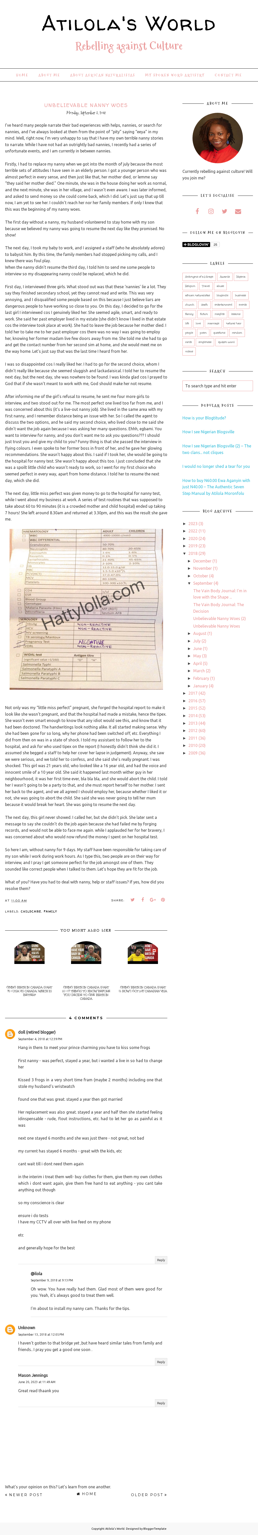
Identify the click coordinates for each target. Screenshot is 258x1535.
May (197, 656)
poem (203, 333)
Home (22, 75)
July (197, 641)
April (197, 663)
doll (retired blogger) (37, 1032)
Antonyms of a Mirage (199, 277)
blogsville (222, 295)
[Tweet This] (133, 900)
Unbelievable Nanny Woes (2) (219, 618)
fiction (204, 314)
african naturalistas (197, 295)
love (198, 323)
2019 (193, 546)
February (201, 678)
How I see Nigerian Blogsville (208, 431)
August (199, 633)
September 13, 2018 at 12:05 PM (41, 1334)
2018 (193, 553)
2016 (193, 700)
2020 (193, 538)
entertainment (223, 305)
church (189, 305)
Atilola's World (129, 23)
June (197, 648)
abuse (220, 286)
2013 (193, 723)
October (200, 576)
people (189, 333)
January (200, 686)
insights (219, 314)
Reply (161, 1260)
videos (189, 351)
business (240, 295)
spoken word (226, 342)
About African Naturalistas (102, 75)
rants (188, 342)
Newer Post (26, 1495)
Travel (206, 286)
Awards (225, 277)
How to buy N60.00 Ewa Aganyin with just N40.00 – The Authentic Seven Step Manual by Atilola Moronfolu (216, 487)
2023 (193, 523)
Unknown (26, 1327)
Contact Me (228, 75)
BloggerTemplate (155, 1528)
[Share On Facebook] (143, 900)
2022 (193, 531)
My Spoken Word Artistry (175, 75)
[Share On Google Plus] (153, 900)
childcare (31, 911)
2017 (193, 693)
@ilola (36, 1273)
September (203, 583)
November (202, 568)
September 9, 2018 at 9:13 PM (52, 1280)
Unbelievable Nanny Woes (216, 626)
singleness (205, 342)
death (204, 305)
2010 (193, 745)
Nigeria (241, 277)
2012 (193, 730)
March (199, 670)
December (202, 561)
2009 (193, 753)
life (187, 323)
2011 (193, 738)
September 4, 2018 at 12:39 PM (40, 1039)
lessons (235, 314)
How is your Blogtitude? (204, 418)
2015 (193, 708)
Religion (190, 286)
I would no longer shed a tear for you (216, 466)
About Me (49, 75)
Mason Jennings (33, 1375)
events (243, 305)
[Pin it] (163, 900)
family (50, 911)
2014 (193, 715)
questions (219, 333)
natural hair (233, 323)
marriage (213, 323)
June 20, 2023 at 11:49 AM (36, 1382)
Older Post (147, 1495)
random (237, 333)
